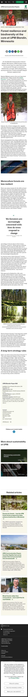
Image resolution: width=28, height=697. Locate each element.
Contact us (20, 2)
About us (5, 634)
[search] (13, 2)
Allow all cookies (14, 683)
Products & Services (8, 629)
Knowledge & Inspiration (9, 631)
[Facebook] (12, 51)
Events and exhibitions (6, 657)
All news (3, 655)
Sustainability (6, 633)
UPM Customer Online (6, 640)
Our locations (4, 652)
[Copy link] (7, 51)
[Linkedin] (9, 51)
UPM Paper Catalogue (6, 639)
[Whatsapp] (18, 51)
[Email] (21, 51)
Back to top (6, 626)
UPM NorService (5, 642)
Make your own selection (14, 691)
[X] (15, 51)
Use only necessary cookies (14, 687)
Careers (3, 653)
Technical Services (5, 643)
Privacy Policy (15, 678)
